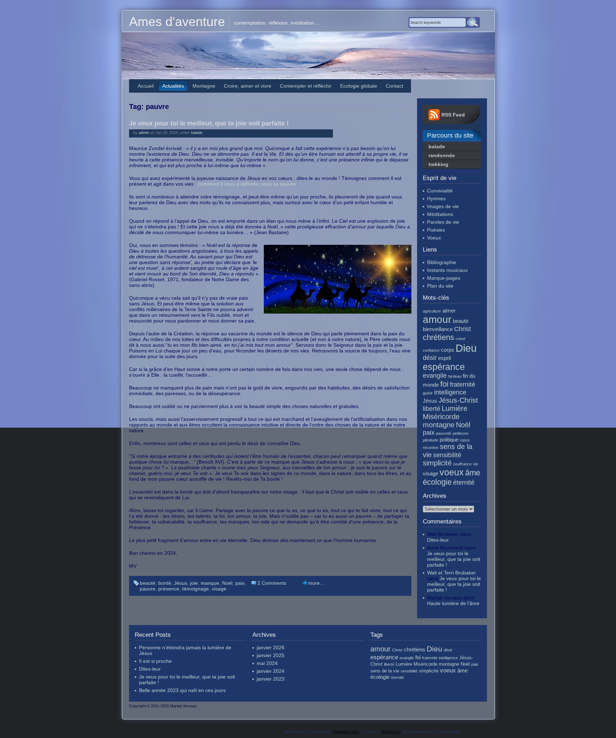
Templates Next (345, 731)
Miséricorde (441, 416)
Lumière (454, 408)
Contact (394, 86)
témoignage (195, 589)
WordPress (391, 731)
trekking (438, 164)
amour (437, 319)
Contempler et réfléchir (306, 86)
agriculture (432, 311)
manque (210, 583)
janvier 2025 (270, 655)
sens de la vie (384, 671)
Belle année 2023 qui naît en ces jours (182, 690)
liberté (431, 408)
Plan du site (440, 286)
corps (447, 350)
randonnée (441, 155)
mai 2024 (267, 663)
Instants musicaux (447, 270)
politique (449, 440)
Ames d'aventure (177, 21)
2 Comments (271, 583)
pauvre (147, 589)
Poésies (436, 230)
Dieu (466, 348)
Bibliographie (441, 262)
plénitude (430, 440)
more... (316, 583)
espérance (444, 367)
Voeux (434, 238)
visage (219, 589)
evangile (435, 375)
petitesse (460, 433)
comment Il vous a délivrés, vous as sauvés (247, 184)
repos (465, 440)
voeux (452, 472)
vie (475, 464)
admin (144, 132)
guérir (428, 393)
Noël (227, 583)
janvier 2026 (270, 647)
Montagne (203, 86)
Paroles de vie (443, 222)
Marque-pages (443, 278)
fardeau (454, 376)
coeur (461, 338)
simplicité (437, 463)
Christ (462, 328)
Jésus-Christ (458, 400)
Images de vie (443, 206)
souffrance (462, 464)
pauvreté (443, 433)
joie (194, 583)
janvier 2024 (270, 671)
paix (240, 583)
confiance (431, 350)
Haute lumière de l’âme (453, 603)
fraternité (462, 384)
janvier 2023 (270, 679)
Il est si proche (155, 661)
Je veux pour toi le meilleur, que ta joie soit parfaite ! (209, 123)
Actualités (173, 86)
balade (196, 132)
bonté (164, 583)
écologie (437, 482)
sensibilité (447, 455)
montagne (439, 425)
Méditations (440, 214)
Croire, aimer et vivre (247, 86)
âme (472, 472)
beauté (147, 583)
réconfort (430, 447)
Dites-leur (438, 540)
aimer (449, 311)
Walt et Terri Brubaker (451, 573)
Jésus (180, 583)
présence (168, 589)
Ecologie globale (358, 86)
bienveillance (438, 329)
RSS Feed (453, 115)
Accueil (146, 86)
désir (430, 357)
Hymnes (436, 198)
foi (444, 384)
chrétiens (438, 337)
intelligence (450, 392)
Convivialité (440, 190)
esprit (444, 358)
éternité (463, 482)
